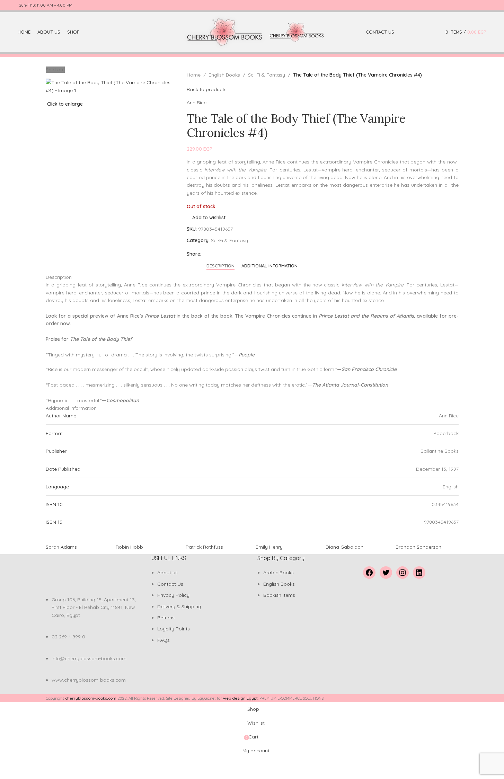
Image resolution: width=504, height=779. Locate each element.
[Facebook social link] (449, 5)
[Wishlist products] (433, 32)
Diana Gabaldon (344, 547)
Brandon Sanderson (418, 547)
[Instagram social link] (465, 5)
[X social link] (457, 5)
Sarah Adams (61, 547)
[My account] (414, 32)
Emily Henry (269, 547)
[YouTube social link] (474, 5)
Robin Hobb (129, 547)
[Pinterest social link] (482, 5)
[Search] (423, 32)
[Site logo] (225, 31)
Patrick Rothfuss (204, 547)
